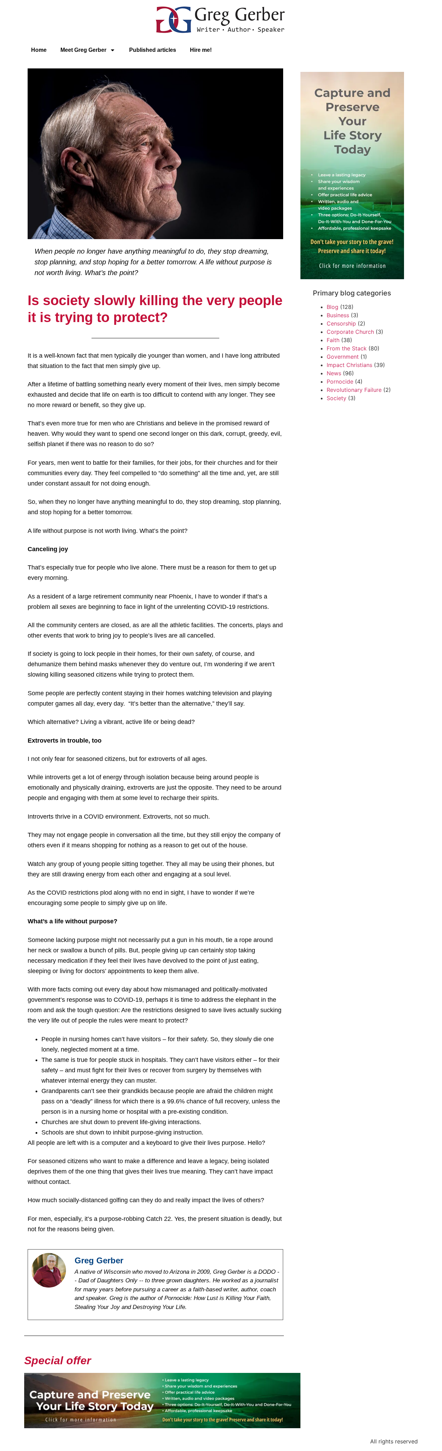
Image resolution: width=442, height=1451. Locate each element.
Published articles (152, 50)
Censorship (341, 323)
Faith (333, 340)
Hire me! (201, 50)
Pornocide (340, 381)
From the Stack (347, 348)
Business (338, 315)
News (334, 373)
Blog (332, 306)
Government (343, 356)
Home (39, 50)
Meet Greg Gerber (83, 50)
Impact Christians (349, 364)
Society (336, 398)
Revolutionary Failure (354, 389)
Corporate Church (350, 331)
